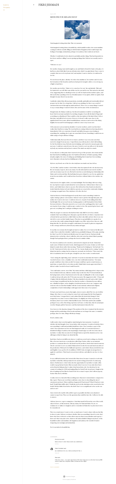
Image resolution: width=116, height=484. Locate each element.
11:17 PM (56, 444)
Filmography (6, 7)
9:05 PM (57, 463)
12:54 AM (57, 453)
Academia (6, 5)
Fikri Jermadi (49, 5)
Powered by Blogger (70, 476)
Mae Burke (73, 479)
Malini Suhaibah (59, 448)
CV (4, 10)
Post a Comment (54, 467)
